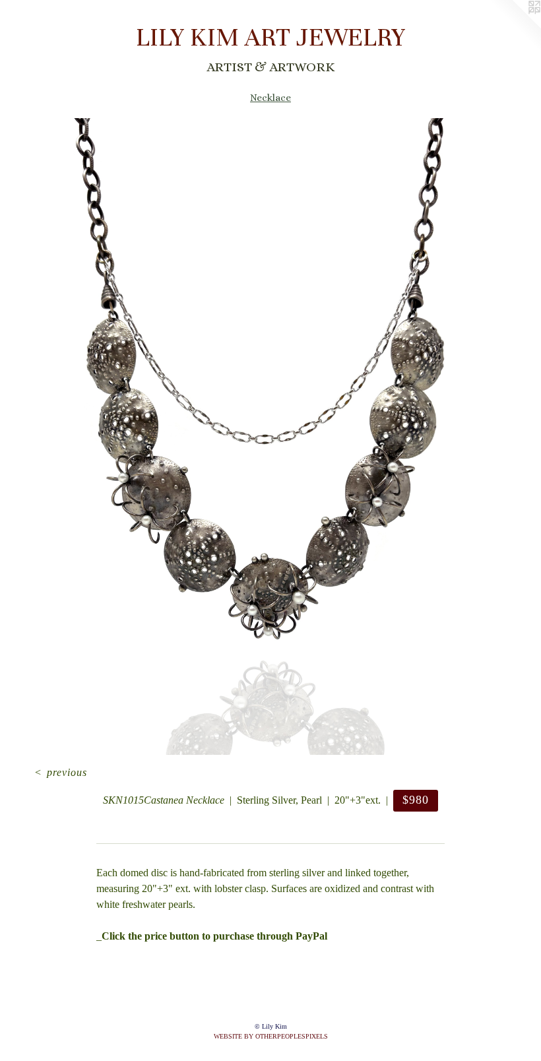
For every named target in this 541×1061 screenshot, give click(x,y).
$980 (415, 799)
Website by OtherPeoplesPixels (271, 1036)
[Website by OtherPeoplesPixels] (514, 26)
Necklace (270, 98)
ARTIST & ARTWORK (270, 67)
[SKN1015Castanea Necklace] (270, 436)
